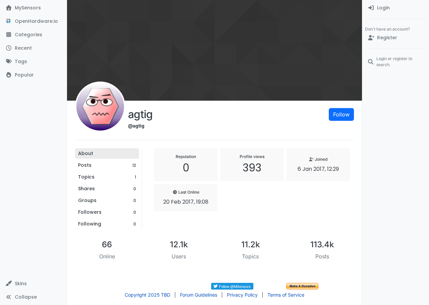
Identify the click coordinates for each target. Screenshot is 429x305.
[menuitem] (395, 8)
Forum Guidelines (198, 295)
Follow (341, 114)
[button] (33, 283)
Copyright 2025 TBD (147, 295)
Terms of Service (285, 295)
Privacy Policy (242, 295)
